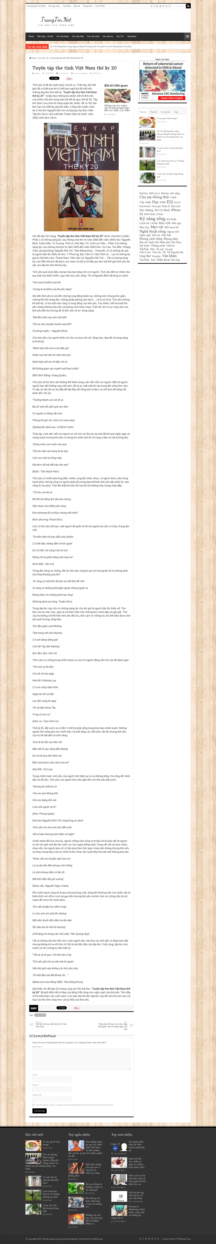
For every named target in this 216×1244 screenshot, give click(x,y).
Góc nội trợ (108, 36)
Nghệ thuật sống (152, 231)
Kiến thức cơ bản (153, 214)
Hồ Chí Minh (162, 210)
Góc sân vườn (93, 36)
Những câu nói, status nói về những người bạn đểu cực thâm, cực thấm (117, 108)
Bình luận (37, 1046)
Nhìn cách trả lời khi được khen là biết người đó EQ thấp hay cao (137, 1179)
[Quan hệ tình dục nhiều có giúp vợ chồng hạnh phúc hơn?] (119, 1162)
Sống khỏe (131, 36)
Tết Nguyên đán (175, 252)
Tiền (152, 249)
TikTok (144, 249)
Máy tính (164, 223)
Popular (153, 112)
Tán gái (169, 249)
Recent (143, 112)
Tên (34, 1075)
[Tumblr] (166, 6)
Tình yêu (156, 252)
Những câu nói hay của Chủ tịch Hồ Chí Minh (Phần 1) (94, 1219)
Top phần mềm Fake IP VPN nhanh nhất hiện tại (137, 1146)
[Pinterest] (160, 6)
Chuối (173, 197)
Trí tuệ (160, 249)
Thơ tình (40, 1015)
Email (35, 1085)
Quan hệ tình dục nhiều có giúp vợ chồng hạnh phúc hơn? (137, 1162)
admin (37, 73)
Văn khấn (67, 6)
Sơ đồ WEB (100, 6)
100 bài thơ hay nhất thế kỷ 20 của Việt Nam (51, 1024)
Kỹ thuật (171, 219)
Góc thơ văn (43, 58)
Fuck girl (156, 206)
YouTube (144, 259)
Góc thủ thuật (63, 36)
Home (31, 36)
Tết (164, 252)
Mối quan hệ (171, 227)
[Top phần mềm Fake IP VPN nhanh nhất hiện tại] (119, 1145)
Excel (177, 202)
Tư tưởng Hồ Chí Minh (36, 6)
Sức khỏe (144, 245)
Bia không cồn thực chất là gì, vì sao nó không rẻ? (94, 1202)
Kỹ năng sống (54, 6)
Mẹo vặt (77, 6)
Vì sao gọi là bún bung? (167, 118)
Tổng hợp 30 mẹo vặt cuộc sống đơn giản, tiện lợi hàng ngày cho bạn (112, 1025)
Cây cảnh (145, 202)
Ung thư (145, 256)
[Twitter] (157, 6)
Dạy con (159, 202)
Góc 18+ (120, 36)
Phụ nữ (143, 242)
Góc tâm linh (78, 36)
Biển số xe (154, 193)
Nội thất (166, 235)
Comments (165, 112)
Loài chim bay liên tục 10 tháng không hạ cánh (51, 1194)
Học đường (146, 210)
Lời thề (153, 223)
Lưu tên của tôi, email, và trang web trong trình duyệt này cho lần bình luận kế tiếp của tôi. (74, 1105)
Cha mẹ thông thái (154, 197)
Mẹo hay (144, 227)
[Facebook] (154, 6)
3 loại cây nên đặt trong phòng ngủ (51, 1208)
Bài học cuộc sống (170, 193)
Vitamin (156, 256)
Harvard (175, 206)
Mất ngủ (176, 223)
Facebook (144, 206)
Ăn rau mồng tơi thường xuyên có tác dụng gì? (94, 1187)
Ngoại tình (173, 231)
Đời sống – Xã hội (45, 36)
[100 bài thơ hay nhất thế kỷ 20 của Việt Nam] (119, 1196)
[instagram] (169, 6)
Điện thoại (163, 259)
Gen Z (166, 206)
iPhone (176, 210)
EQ (170, 201)
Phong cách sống (150, 239)
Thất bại (170, 245)
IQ (141, 214)
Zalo (153, 259)
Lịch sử (144, 223)
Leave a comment (80, 73)
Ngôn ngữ (145, 235)
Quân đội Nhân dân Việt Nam (164, 242)
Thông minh (158, 245)
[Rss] (151, 6)
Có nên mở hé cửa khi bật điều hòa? (65, 46)
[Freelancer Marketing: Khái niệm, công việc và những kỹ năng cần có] (119, 1210)
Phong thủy (87, 6)
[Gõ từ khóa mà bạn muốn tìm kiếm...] (188, 6)
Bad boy (143, 193)
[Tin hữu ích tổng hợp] (56, 20)
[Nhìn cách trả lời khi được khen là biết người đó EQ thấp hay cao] (119, 1179)
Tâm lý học (145, 252)
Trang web (36, 1095)
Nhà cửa (156, 235)
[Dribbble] (163, 6)
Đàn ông (175, 259)
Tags (176, 112)
